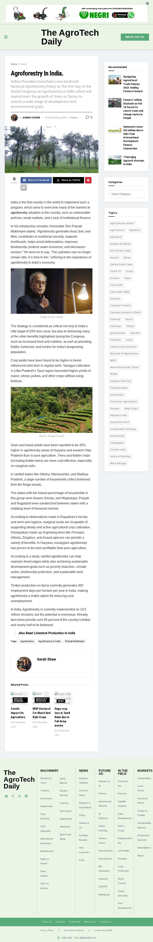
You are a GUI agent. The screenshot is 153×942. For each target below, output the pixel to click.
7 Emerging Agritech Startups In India (133, 161)
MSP (113, 360)
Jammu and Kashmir (123, 346)
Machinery (49, 770)
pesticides (117, 395)
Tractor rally (118, 449)
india (129, 340)
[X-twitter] (13, 796)
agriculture (117, 230)
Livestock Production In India (54, 633)
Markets (144, 770)
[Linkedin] (26, 796)
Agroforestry (27, 641)
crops (129, 271)
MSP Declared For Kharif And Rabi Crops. (41, 713)
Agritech (134, 230)
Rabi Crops (131, 408)
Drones (114, 278)
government (117, 333)
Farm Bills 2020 (119, 292)
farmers (115, 298)
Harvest (135, 333)
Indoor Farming (18, 700)
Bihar (127, 257)
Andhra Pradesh (120, 244)
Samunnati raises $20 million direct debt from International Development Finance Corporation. (133, 137)
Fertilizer (116, 326)
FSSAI (130, 326)
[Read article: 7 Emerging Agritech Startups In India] (114, 159)
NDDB (113, 374)
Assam (114, 257)
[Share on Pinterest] (88, 180)
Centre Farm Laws (121, 264)
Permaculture (119, 388)
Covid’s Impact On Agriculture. (18, 713)
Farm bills (116, 285)
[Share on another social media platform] (24, 187)
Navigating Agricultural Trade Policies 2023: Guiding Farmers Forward (132, 84)
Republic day (118, 415)
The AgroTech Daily (70, 37)
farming (115, 319)
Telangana (117, 443)
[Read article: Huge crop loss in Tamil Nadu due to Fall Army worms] (64, 698)
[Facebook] (6, 796)
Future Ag (105, 772)
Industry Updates (41, 700)
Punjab (114, 408)
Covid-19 (115, 271)
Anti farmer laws (120, 250)
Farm (128, 278)
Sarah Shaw (31, 117)
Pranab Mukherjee (74, 641)
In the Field (123, 772)
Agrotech (116, 237)
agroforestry (19, 212)
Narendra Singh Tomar (124, 367)
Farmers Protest (120, 305)
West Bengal (118, 463)
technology (117, 436)
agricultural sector (122, 223)
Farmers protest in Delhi (125, 312)
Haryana (115, 340)
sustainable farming (123, 429)
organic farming (120, 381)
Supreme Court (119, 422)
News (24, 64)
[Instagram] (19, 796)
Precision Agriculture (123, 401)
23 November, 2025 (56, 117)
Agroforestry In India (49, 641)
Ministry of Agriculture (124, 353)
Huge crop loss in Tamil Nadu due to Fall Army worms (62, 717)
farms (129, 319)
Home (14, 64)
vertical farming (120, 456)
